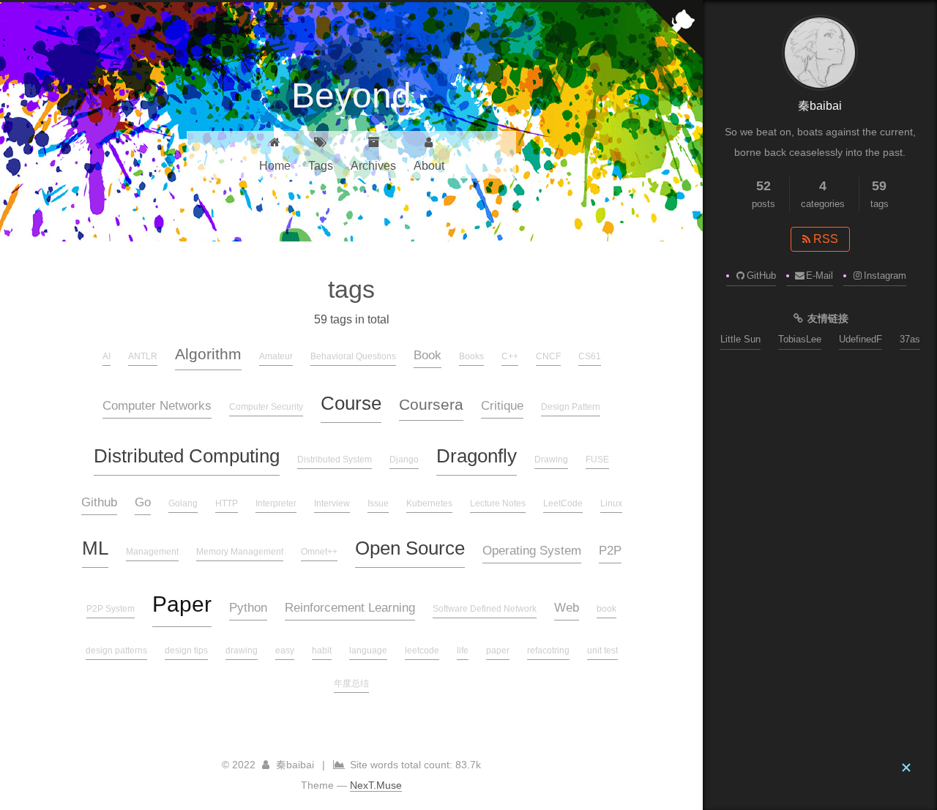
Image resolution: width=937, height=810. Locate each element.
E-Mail (819, 275)
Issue (378, 503)
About (429, 166)
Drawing (551, 459)
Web (566, 607)
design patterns (116, 650)
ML (95, 548)
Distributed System (334, 459)
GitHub (761, 275)
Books (471, 356)
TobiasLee (799, 339)
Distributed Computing (187, 456)
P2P (610, 550)
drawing (241, 650)
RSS (824, 239)
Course (351, 403)
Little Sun (740, 339)
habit (322, 650)
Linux (611, 503)
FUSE (597, 459)
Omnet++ (319, 552)
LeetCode (563, 503)
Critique (502, 405)
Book (427, 354)
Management (152, 552)
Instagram (885, 275)
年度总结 (351, 683)
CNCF (548, 356)
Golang (183, 503)
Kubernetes (429, 503)
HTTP (226, 503)
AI (106, 356)
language (368, 650)
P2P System (110, 609)
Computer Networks (157, 405)
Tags (320, 166)
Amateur (276, 356)
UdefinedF (860, 339)
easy (284, 650)
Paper (182, 604)
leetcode (422, 650)
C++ (509, 356)
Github (99, 502)
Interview (332, 503)
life (462, 650)
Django (404, 459)
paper (497, 650)
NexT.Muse (376, 785)
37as (910, 339)
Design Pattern (570, 407)
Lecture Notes (498, 503)
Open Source (410, 548)
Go (143, 502)
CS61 (589, 356)
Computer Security (266, 407)
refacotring (548, 650)
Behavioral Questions (353, 356)
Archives (373, 166)
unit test (602, 650)
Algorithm (208, 353)
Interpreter (275, 503)
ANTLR (142, 356)
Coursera (431, 404)
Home (275, 166)
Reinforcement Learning (350, 607)
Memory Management (239, 552)
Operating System (531, 550)
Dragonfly (476, 456)
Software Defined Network (485, 609)
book (606, 609)
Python (248, 607)
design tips (186, 650)
